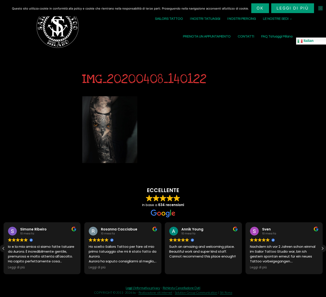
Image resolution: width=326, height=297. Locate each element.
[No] (320, 8)
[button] (322, 248)
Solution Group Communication (196, 292)
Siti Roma (226, 292)
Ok (260, 8)
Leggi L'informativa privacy (143, 288)
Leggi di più (293, 8)
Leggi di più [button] (16, 267)
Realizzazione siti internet (155, 292)
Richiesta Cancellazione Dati (181, 288)
